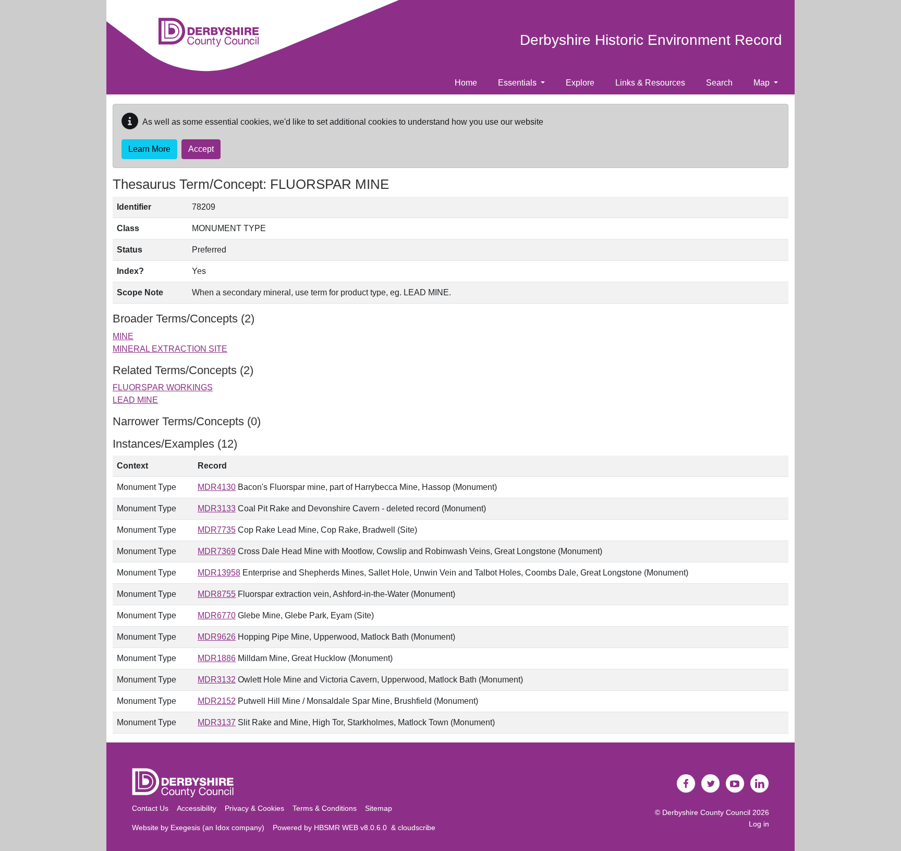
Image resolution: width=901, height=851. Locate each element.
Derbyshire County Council (706, 812)
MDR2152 (217, 701)
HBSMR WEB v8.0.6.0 (352, 827)
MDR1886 (217, 658)
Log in (759, 824)
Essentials (518, 82)
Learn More (149, 149)
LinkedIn (759, 783)
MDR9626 (217, 636)
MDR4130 (217, 487)
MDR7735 (217, 529)
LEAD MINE (135, 399)
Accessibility (196, 808)
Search (719, 82)
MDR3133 (217, 508)
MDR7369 (217, 551)
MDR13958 (219, 572)
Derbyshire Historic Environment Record (651, 40)
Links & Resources (650, 82)
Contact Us (150, 808)
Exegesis (185, 827)
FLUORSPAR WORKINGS (163, 387)
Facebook (686, 783)
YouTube (735, 783)
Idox (222, 827)
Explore (580, 82)
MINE (123, 336)
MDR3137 (217, 722)
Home (466, 82)
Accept (201, 149)
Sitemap (378, 808)
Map (762, 82)
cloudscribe (416, 827)
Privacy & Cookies (254, 808)
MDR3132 (217, 679)
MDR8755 (217, 594)
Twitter (710, 783)
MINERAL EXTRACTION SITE (170, 348)
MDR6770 (217, 615)
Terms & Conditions (325, 808)
